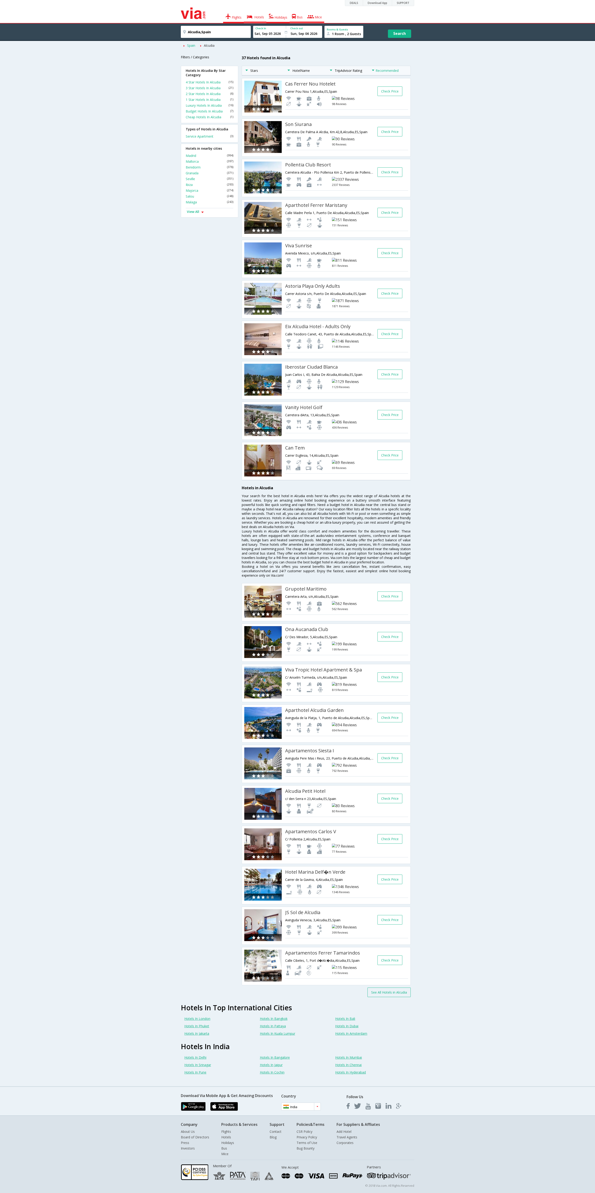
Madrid (209, 155)
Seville (209, 179)
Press (185, 1142)
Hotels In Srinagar (197, 1065)
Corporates (345, 1142)
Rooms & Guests (337, 29)
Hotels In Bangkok (274, 1018)
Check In (260, 28)
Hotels (226, 1137)
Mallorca (209, 161)
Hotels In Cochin (272, 1072)
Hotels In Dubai (346, 1026)
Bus (224, 1148)
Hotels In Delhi (195, 1057)
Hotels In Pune (195, 1072)
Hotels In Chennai (348, 1065)
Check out (296, 28)
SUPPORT (403, 3)
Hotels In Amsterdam (351, 1033)
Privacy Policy (307, 1137)
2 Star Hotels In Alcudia (209, 94)
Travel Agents (347, 1137)
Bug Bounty (305, 1148)
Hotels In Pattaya (273, 1026)
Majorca (209, 190)
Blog (273, 1137)
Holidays (227, 1142)
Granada (209, 173)
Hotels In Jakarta (196, 1033)
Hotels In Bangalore (275, 1057)
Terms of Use (307, 1142)
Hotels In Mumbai (348, 1057)
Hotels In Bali (345, 1018)
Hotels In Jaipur (271, 1065)
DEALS (354, 3)
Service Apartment (209, 136)
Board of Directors (195, 1137)
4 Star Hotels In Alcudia (209, 82)
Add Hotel (344, 1131)
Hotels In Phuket (196, 1026)
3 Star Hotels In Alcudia (209, 88)
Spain (191, 45)
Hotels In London (197, 1018)
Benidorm (209, 167)
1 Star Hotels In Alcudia (209, 99)
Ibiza (209, 184)
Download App (377, 3)
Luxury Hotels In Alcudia (209, 105)
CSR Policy (304, 1131)
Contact (275, 1131)
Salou (209, 196)
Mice (224, 1154)
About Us (188, 1131)
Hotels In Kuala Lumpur (277, 1033)
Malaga (209, 202)
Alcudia (209, 45)
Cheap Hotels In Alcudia (209, 117)
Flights (226, 1131)
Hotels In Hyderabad (350, 1072)
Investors (188, 1148)
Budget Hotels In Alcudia (209, 111)
